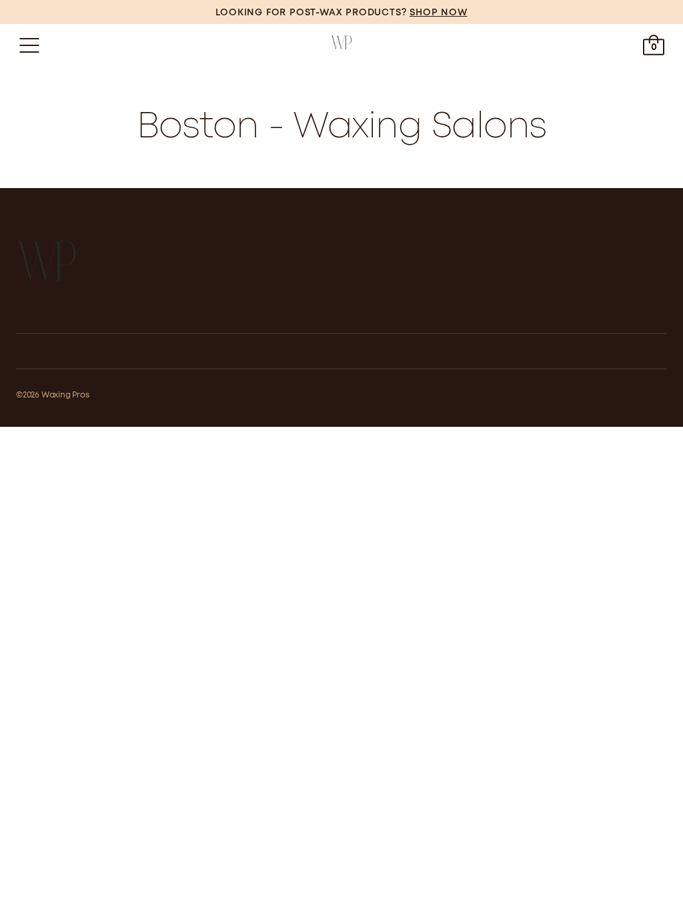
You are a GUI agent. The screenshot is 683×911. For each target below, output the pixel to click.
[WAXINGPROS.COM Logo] (341, 45)
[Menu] (29, 45)
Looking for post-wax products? (341, 13)
